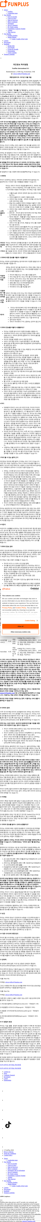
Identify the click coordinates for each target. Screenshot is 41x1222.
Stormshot (11, 23)
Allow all (20, 626)
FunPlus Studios (12, 35)
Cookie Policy (8, 1155)
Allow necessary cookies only (20, 632)
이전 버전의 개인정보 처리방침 (10, 1065)
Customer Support (9, 1075)
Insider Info (11, 46)
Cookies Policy (21, 608)
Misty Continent (12, 22)
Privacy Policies (8, 1152)
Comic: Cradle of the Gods (19, 39)
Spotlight (6, 44)
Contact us (7, 1072)
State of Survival (13, 20)
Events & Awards (13, 49)
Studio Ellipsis (12, 37)
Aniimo (10, 30)
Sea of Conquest (13, 25)
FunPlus (10, 11)
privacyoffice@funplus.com (21, 74)
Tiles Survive (12, 32)
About (6, 10)
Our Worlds (7, 15)
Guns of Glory (12, 18)
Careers (6, 40)
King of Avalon (12, 17)
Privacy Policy (7, 608)
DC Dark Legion (13, 27)
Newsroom (7, 42)
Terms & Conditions (10, 1153)
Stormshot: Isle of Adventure (16, 1170)
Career (6, 1078)
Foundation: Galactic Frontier (16, 28)
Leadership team (13, 13)
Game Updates (12, 52)
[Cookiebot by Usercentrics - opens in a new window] (30, 589)
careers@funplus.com (28, 1221)
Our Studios (7, 34)
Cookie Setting (30, 620)
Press (5, 1073)
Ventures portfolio (9, 54)
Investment (7, 1077)
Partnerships (11, 51)
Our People (11, 47)
